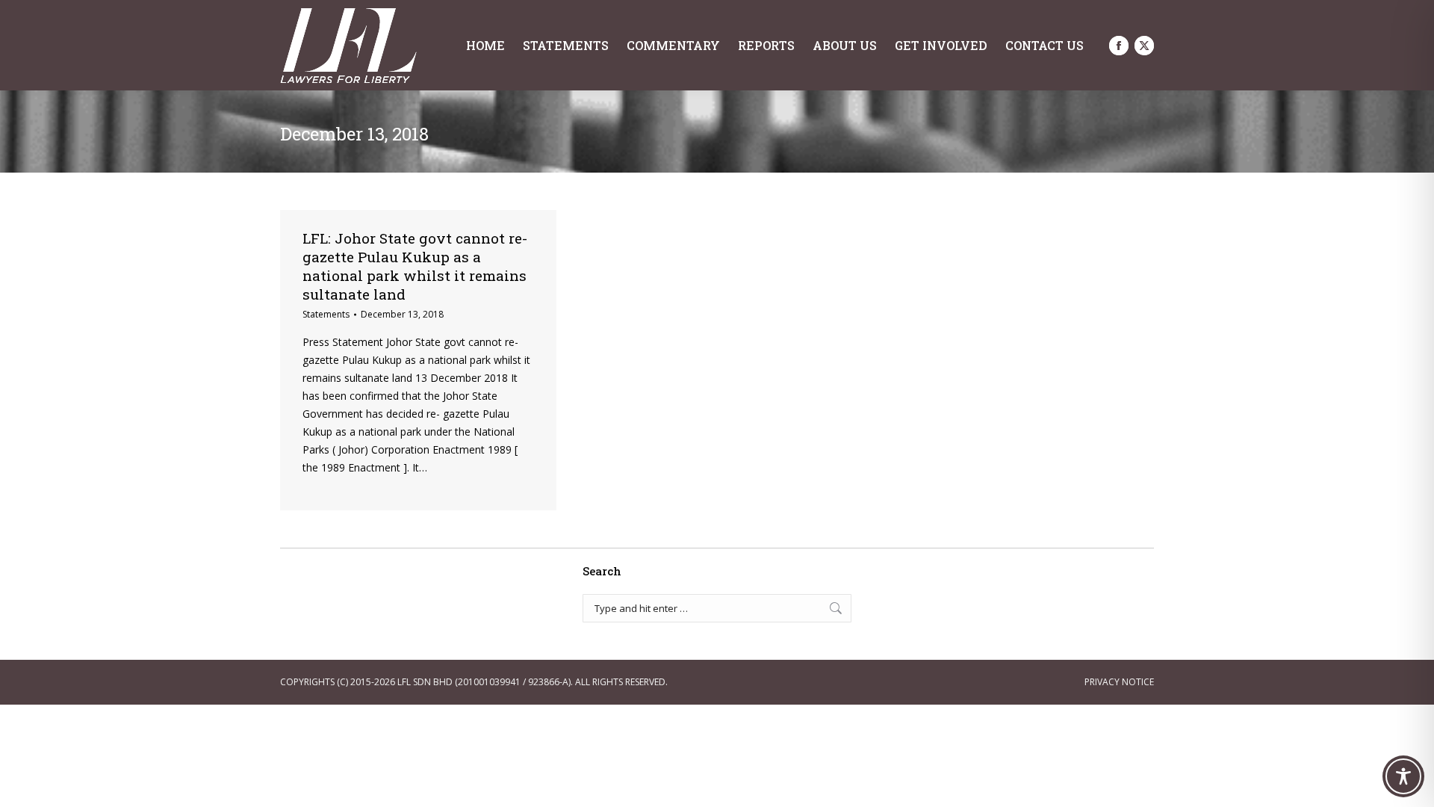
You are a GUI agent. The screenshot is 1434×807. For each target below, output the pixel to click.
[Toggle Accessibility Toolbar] (1403, 776)
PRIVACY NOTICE (1119, 681)
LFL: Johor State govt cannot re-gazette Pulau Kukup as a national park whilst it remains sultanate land (414, 266)
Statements (326, 314)
